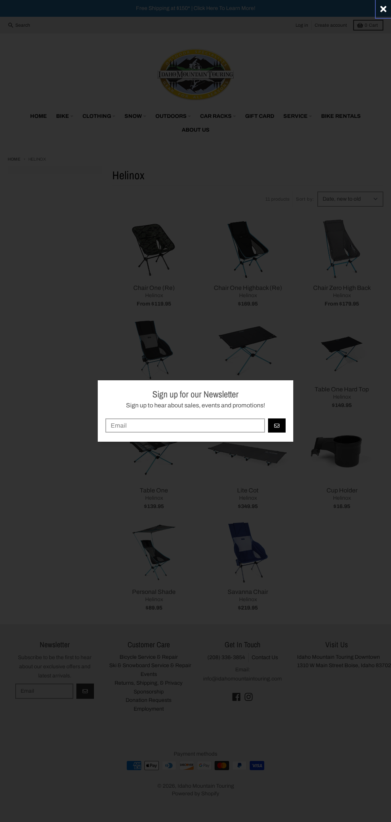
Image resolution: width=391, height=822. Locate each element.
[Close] (383, 9)
